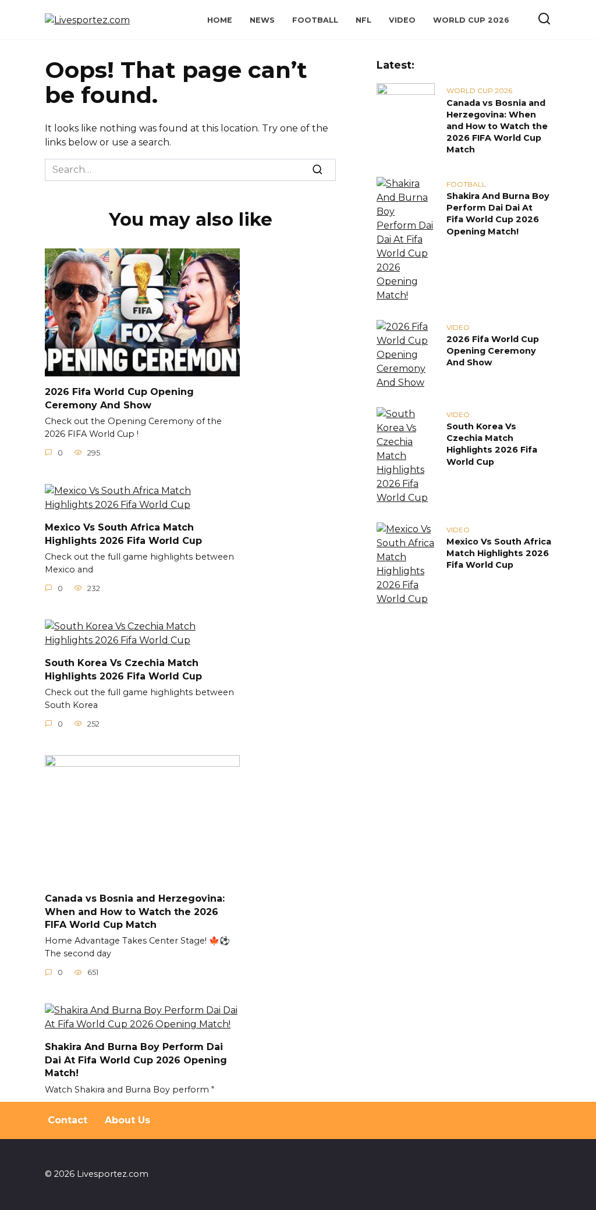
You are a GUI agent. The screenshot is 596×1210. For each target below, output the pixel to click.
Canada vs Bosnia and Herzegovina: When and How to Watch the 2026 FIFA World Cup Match (135, 911)
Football (315, 20)
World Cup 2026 (471, 20)
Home (219, 20)
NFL (363, 20)
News (262, 20)
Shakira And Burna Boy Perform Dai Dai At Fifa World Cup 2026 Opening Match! (136, 1060)
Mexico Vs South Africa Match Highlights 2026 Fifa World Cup (123, 534)
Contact (67, 1120)
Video (402, 20)
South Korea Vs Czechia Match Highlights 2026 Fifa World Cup (123, 669)
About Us (127, 1120)
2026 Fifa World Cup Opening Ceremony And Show (119, 398)
